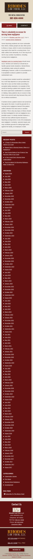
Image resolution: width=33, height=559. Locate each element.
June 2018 (8, 439)
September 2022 (9, 295)
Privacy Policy (16, 555)
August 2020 (8, 365)
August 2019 (8, 399)
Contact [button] (24, 25)
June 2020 (8, 371)
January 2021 (9, 351)
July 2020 (7, 368)
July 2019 (7, 402)
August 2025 (8, 207)
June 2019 (8, 405)
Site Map (10, 555)
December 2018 (9, 422)
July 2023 (7, 272)
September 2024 (9, 235)
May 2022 (7, 306)
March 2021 (8, 346)
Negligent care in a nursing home (12, 61)
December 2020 (9, 354)
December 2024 (9, 227)
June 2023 (8, 275)
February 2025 (9, 221)
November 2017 (9, 459)
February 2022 (9, 315)
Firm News (8, 479)
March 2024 (8, 250)
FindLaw (19, 557)
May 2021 (7, 340)
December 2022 (9, 286)
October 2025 (9, 202)
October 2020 (9, 360)
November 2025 (9, 199)
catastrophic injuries (11, 476)
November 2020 (9, 357)
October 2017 (9, 461)
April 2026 (8, 185)
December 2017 (9, 456)
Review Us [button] (16, 550)
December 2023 (9, 258)
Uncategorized (9, 485)
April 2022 (8, 309)
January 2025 (9, 224)
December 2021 (9, 320)
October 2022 (9, 292)
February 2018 (9, 450)
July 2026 (7, 176)
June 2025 (8, 213)
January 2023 (9, 283)
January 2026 (9, 193)
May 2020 (7, 374)
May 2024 (7, 244)
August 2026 (8, 173)
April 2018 (8, 445)
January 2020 (9, 385)
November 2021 (9, 323)
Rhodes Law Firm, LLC (17, 37)
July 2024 (7, 238)
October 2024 (9, 233)
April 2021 (8, 343)
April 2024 (8, 247)
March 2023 (8, 281)
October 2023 (9, 264)
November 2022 (9, 289)
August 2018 (8, 433)
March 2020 (8, 380)
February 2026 (9, 190)
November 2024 (9, 230)
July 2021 (7, 334)
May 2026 (7, 182)
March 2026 (8, 187)
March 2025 (8, 218)
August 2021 (8, 331)
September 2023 (9, 266)
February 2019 (9, 416)
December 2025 (9, 196)
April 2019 (8, 411)
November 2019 (9, 391)
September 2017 (9, 464)
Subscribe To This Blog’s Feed (15, 494)
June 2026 (8, 179)
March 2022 (8, 312)
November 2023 (9, 261)
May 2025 (7, 216)
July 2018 (7, 436)
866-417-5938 (19, 520)
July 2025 (7, 210)
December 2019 (9, 388)
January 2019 (9, 419)
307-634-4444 (16, 18)
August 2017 (8, 467)
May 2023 (7, 278)
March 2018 (8, 447)
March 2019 (8, 413)
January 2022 (9, 317)
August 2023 (8, 269)
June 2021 (8, 337)
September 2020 (9, 363)
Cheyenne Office (16, 524)
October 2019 (9, 394)
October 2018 (9, 428)
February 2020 (9, 382)
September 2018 (9, 430)
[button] (9, 25)
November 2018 (9, 425)
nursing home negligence (13, 40)
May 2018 (7, 442)
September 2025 (9, 204)
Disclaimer (5, 555)
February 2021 (9, 348)
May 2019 (7, 408)
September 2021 (9, 329)
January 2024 (9, 255)
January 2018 (9, 453)
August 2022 (8, 298)
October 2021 (9, 326)
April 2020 (8, 377)
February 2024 (9, 252)
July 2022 (7, 300)
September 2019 (9, 396)
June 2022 (8, 303)
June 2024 (8, 241)
